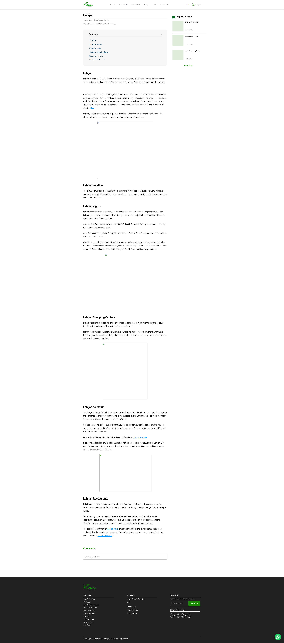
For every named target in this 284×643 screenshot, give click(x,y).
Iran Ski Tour (88, 616)
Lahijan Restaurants (98, 60)
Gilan (91, 108)
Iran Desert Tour (89, 611)
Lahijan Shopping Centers (100, 52)
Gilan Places (98, 20)
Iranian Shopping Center (192, 51)
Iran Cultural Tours (90, 608)
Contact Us (164, 4)
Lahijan (93, 40)
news (154, 4)
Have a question (132, 610)
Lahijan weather (96, 44)
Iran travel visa (140, 437)
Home (112, 4)
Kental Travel (112, 529)
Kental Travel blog (105, 535)
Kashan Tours (89, 622)
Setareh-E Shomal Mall (192, 22)
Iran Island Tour (89, 613)
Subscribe (194, 603)
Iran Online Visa (89, 599)
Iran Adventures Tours (91, 605)
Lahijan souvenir (97, 56)
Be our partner (132, 613)
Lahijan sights (96, 48)
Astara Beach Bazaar (191, 36)
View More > (189, 65)
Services (122, 4)
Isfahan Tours (89, 619)
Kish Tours (88, 625)
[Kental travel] (88, 4)
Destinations (136, 4)
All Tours (87, 602)
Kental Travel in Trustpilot (135, 599)
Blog (146, 4)
